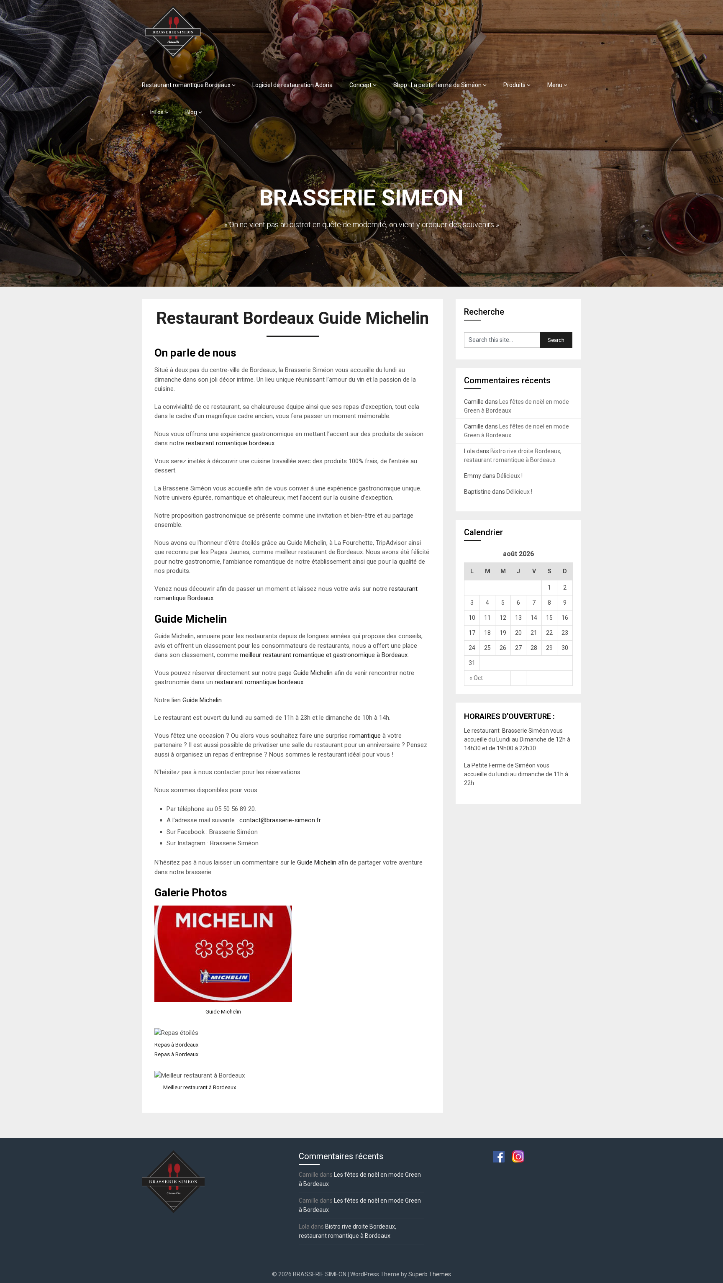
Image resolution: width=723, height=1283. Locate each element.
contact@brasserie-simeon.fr (280, 820)
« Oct (476, 678)
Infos (157, 112)
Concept (360, 85)
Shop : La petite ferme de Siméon (437, 85)
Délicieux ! (510, 475)
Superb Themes (429, 1274)
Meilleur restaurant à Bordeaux (199, 1087)
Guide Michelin (313, 673)
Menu (554, 85)
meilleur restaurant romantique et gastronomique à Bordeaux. (325, 655)
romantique (365, 735)
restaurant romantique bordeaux (230, 443)
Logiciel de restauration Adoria (292, 85)
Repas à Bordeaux (176, 1045)
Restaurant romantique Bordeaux (186, 85)
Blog (191, 112)
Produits (514, 85)
